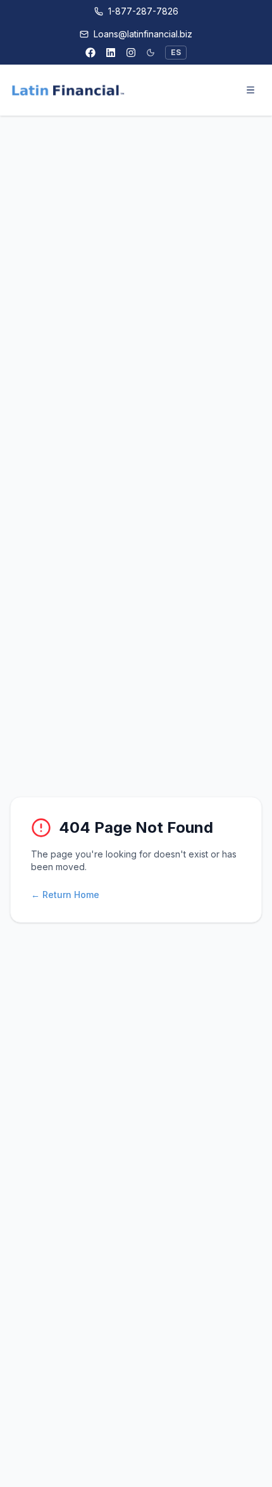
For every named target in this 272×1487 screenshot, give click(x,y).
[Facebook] (90, 52)
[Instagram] (131, 52)
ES (176, 52)
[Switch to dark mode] (150, 52)
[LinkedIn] (111, 52)
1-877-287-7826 (143, 11)
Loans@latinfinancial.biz (143, 33)
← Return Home (65, 894)
